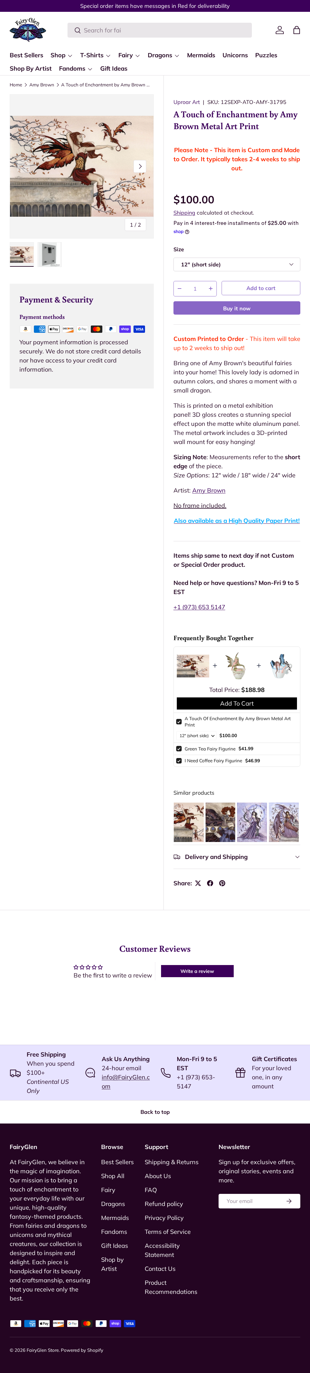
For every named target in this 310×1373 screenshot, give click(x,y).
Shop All (112, 1176)
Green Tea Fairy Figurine (210, 749)
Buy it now (237, 308)
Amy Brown (41, 84)
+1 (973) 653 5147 (199, 607)
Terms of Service (168, 1231)
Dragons (113, 1204)
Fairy (108, 1190)
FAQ (151, 1190)
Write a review (197, 971)
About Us (158, 1176)
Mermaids (201, 55)
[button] (296, 30)
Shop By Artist (31, 68)
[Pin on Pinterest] (222, 883)
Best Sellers (26, 55)
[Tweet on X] (198, 883)
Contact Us (160, 1268)
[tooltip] (188, 822)
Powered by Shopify (82, 1350)
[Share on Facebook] (210, 883)
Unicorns (235, 55)
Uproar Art (186, 102)
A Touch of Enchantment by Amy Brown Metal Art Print (106, 84)
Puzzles (266, 55)
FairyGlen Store (43, 1350)
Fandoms (114, 1231)
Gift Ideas (113, 68)
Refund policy (164, 1204)
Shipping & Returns (172, 1162)
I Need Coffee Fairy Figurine (213, 760)
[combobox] (160, 30)
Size (178, 249)
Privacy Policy (164, 1217)
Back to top (155, 1111)
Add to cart (260, 288)
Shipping (184, 212)
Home (16, 84)
